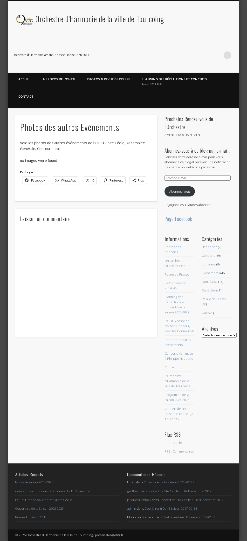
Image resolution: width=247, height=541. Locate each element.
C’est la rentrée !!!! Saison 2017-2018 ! (170, 508)
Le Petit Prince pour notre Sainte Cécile (43, 500)
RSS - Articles (174, 442)
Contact (26, 96)
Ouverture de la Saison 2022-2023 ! (40, 508)
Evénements (211, 273)
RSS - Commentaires (179, 451)
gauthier (133, 491)
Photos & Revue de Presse (108, 79)
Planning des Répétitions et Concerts (174, 81)
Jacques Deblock (139, 500)
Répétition (209, 290)
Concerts (208, 255)
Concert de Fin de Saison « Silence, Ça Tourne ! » (179, 413)
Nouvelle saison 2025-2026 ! (35, 482)
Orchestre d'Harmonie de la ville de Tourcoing (99, 18)
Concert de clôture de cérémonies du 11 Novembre (52, 491)
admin (131, 508)
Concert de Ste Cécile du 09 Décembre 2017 (179, 491)
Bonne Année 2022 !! (30, 517)
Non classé (210, 281)
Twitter (217, 55)
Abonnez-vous (179, 191)
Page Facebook (178, 218)
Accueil (24, 79)
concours (209, 264)
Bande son (209, 247)
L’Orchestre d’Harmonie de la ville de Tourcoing (177, 381)
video (206, 313)
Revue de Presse (177, 274)
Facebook (208, 55)
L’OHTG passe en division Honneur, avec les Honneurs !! (179, 326)
